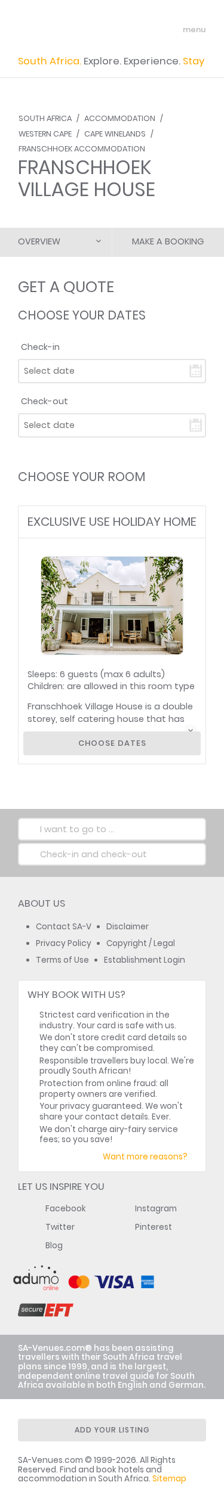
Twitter (60, 1227)
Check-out (44, 401)
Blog (54, 1245)
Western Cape (45, 134)
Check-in (40, 347)
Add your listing (112, 1430)
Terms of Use (62, 960)
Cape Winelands (115, 134)
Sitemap (169, 1478)
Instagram (156, 1208)
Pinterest (153, 1227)
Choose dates (112, 743)
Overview (39, 241)
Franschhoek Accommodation (82, 149)
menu (172, 30)
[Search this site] (150, 30)
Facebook (65, 1208)
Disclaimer (127, 926)
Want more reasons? (145, 1156)
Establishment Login (144, 960)
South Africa (45, 118)
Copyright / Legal (140, 943)
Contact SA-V (63, 926)
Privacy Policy (63, 943)
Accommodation (119, 118)
